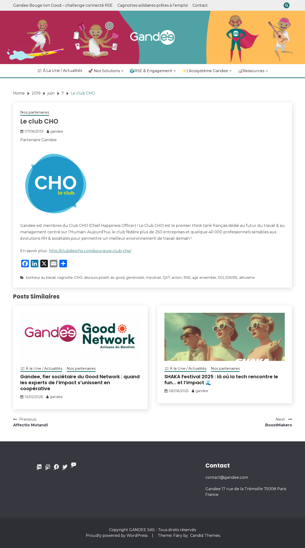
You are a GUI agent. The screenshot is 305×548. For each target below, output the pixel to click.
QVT (166, 277)
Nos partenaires (34, 112)
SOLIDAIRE (228, 277)
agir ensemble (204, 277)
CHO (78, 277)
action (177, 277)
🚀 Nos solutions (104, 71)
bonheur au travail (41, 277)
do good (117, 277)
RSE (187, 277)
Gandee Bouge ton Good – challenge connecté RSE (63, 5)
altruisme (247, 277)
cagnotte (65, 277)
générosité (135, 277)
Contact (200, 5)
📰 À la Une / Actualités (59, 70)
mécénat (153, 277)
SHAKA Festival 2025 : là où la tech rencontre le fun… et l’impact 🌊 (221, 379)
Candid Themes (205, 535)
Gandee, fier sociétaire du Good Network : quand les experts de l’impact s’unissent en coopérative (80, 382)
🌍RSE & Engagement (151, 71)
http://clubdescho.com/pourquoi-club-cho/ (90, 251)
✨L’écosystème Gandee (205, 71)
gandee (56, 131)
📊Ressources (251, 71)
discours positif (96, 277)
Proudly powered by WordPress (117, 535)
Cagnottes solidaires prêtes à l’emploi (152, 5)
